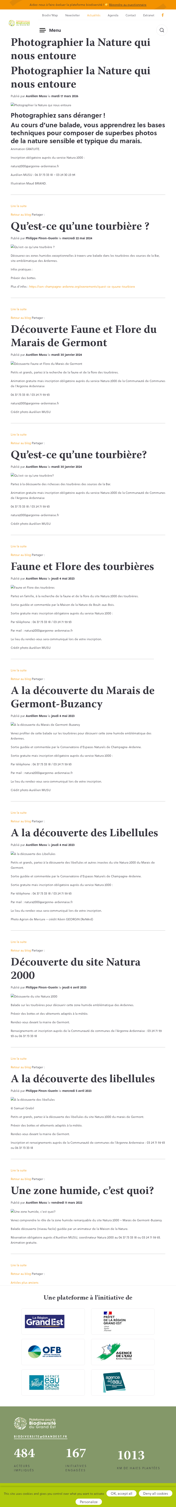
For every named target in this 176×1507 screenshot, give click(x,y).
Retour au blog (21, 214)
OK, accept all (121, 1493)
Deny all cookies (155, 1493)
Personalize (89, 1501)
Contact (131, 15)
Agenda (113, 15)
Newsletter (72, 15)
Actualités (93, 15)
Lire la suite (19, 206)
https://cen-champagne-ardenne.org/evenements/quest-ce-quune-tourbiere (82, 286)
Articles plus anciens (24, 1282)
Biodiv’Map (50, 15)
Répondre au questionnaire (127, 4)
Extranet (148, 15)
